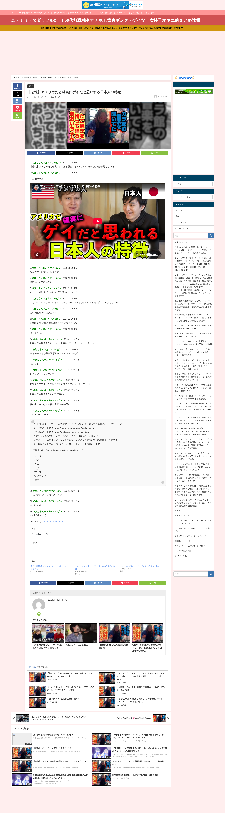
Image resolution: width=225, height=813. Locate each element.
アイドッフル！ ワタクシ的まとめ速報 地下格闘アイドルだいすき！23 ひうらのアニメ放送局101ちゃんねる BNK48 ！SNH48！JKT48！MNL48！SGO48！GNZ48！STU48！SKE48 (193, 264)
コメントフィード (182, 222)
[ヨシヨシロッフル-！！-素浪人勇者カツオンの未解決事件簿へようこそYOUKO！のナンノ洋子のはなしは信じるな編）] (193, 467)
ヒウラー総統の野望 (183, 551)
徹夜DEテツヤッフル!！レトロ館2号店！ (191, 536)
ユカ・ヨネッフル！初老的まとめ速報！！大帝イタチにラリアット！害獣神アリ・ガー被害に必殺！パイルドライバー (193, 420)
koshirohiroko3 (163, 96)
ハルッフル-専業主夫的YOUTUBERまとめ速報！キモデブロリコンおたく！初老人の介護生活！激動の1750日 (193, 388)
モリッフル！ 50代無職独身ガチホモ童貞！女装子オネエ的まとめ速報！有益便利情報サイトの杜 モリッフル (193, 478)
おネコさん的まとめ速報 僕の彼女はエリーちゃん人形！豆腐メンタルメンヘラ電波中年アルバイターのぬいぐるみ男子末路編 (193, 250)
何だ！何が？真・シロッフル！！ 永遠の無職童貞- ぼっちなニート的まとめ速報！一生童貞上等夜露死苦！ (193, 352)
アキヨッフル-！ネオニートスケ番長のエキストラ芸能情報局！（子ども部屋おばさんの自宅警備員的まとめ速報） (193, 456)
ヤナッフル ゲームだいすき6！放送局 (190, 546)
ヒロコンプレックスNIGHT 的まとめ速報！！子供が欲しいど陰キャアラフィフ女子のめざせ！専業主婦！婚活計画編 (193, 503)
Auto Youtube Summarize (54, 521)
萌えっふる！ (180, 510)
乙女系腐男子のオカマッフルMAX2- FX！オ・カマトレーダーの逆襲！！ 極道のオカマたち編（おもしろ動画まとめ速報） (193, 318)
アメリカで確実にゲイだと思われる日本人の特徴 (140, 566)
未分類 (30, 86)
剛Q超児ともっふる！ (184, 541)
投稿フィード (180, 216)
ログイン (179, 210)
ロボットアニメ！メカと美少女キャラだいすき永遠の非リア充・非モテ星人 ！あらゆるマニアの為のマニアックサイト (193, 377)
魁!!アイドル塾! (181, 556)
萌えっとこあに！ (182, 515)
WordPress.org (181, 228)
